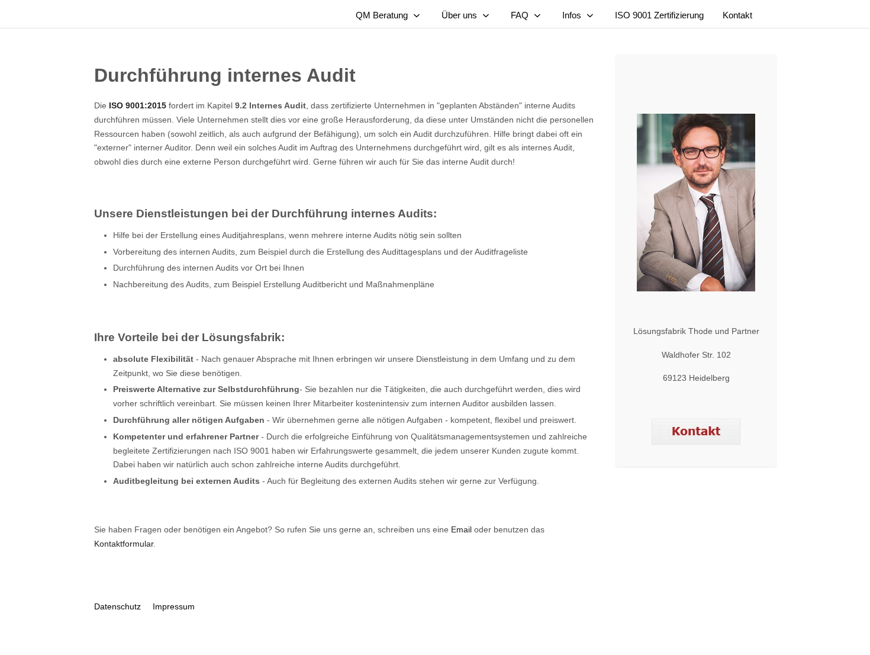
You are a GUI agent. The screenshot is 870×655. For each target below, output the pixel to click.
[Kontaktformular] (696, 431)
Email (461, 529)
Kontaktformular (123, 543)
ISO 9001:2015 (137, 105)
